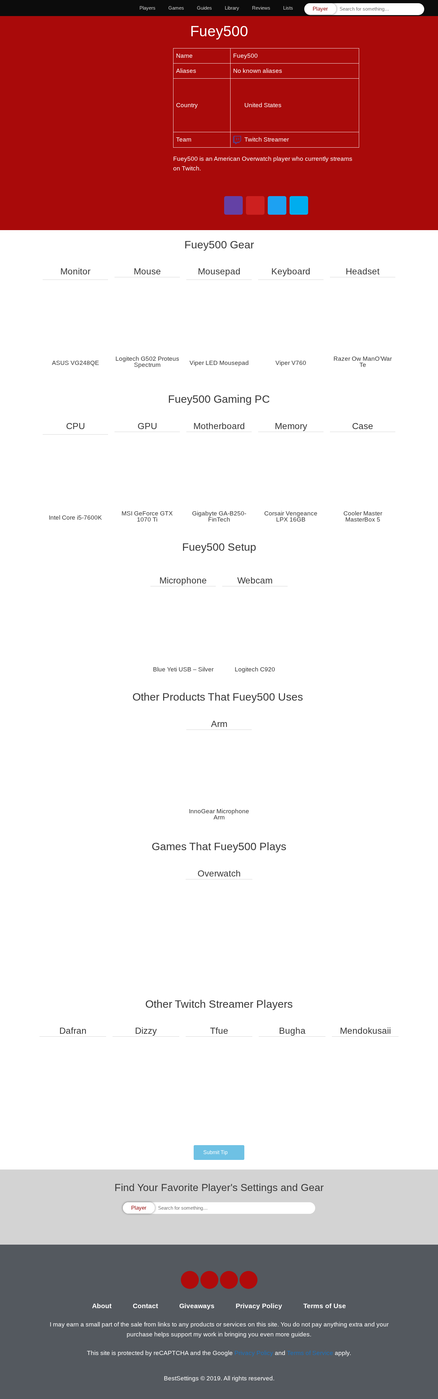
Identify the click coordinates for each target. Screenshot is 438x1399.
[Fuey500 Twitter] (277, 205)
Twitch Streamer (266, 139)
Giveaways (197, 1305)
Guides (204, 8)
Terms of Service (310, 1353)
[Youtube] (248, 1280)
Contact (145, 1305)
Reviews (261, 8)
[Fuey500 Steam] (299, 205)
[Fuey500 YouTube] (255, 205)
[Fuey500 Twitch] (233, 205)
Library (232, 8)
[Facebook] (190, 1280)
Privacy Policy (259, 1305)
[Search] (419, 9)
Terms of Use (324, 1305)
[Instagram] (229, 1280)
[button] (219, 1152)
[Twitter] (209, 1280)
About (102, 1305)
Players (147, 8)
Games (176, 8)
